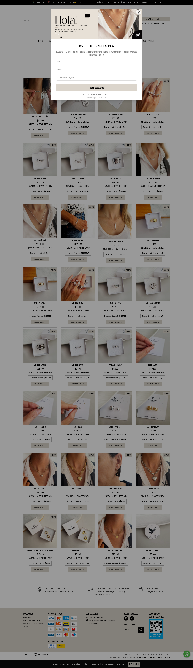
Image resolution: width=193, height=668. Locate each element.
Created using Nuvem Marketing (96, 97)
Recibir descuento (96, 87)
